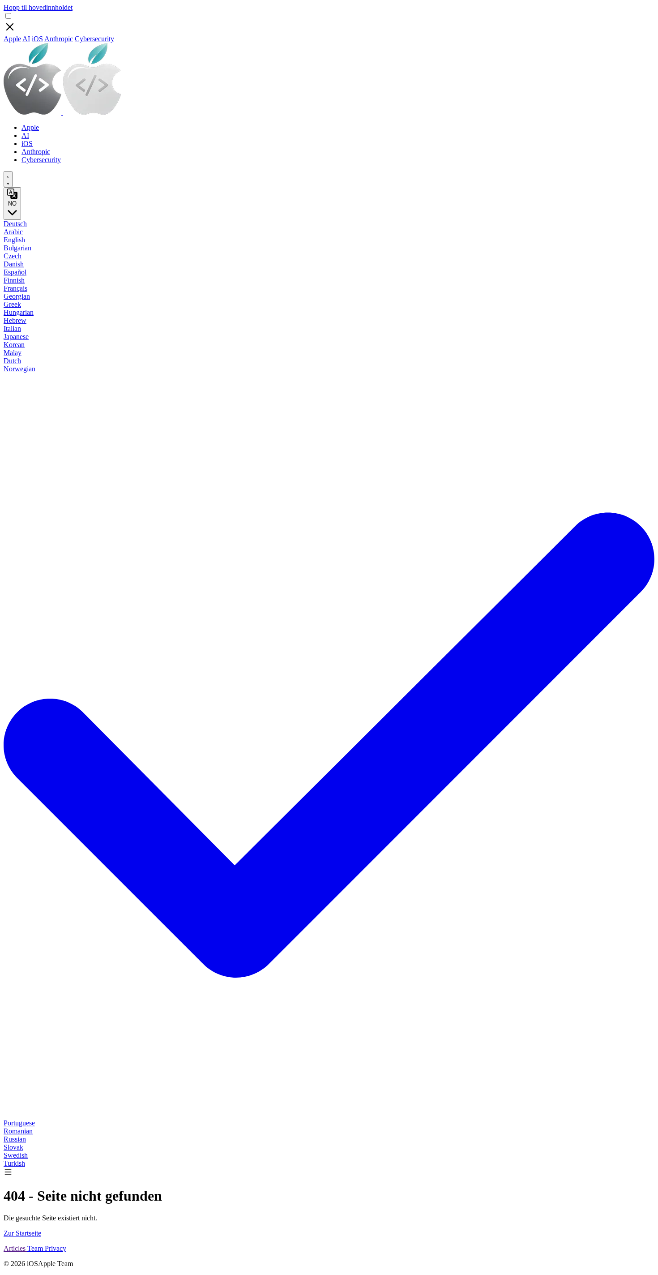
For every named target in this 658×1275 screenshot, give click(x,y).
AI (26, 39)
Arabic (13, 232)
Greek (12, 304)
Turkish (14, 1163)
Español (15, 272)
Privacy (55, 1248)
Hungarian (19, 312)
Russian (15, 1139)
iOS (37, 39)
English (14, 240)
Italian (12, 328)
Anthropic (58, 39)
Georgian (17, 296)
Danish (14, 264)
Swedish (16, 1155)
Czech (12, 256)
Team (36, 1248)
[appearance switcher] (8, 179)
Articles (15, 1248)
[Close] (10, 30)
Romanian (18, 1131)
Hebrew (15, 320)
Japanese (16, 336)
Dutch (12, 361)
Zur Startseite (22, 1233)
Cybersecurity (94, 39)
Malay (12, 352)
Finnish (14, 280)
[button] (8, 1174)
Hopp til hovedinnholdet (38, 7)
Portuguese (19, 1123)
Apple (12, 39)
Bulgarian (17, 248)
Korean (14, 344)
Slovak (13, 1147)
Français (15, 288)
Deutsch (15, 224)
